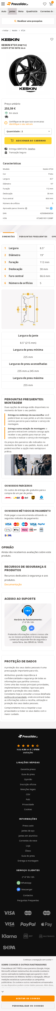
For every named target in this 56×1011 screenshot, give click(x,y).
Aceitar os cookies (28, 998)
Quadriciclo (31, 11)
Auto (3, 11)
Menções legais (28, 789)
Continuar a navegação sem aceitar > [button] (38, 959)
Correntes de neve (28, 840)
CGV (28, 794)
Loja (28, 845)
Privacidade (28, 804)
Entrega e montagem (28, 860)
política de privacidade (15, 697)
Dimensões (8, 237)
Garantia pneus (28, 769)
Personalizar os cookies (28, 1006)
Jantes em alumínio (28, 835)
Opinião (28, 779)
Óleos (28, 850)
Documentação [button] (13, 584)
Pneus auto (28, 825)
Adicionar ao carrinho (31, 140)
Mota (20, 11)
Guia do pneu (28, 774)
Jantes (12, 11)
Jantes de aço (28, 830)
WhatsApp (26, 882)
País (28, 799)
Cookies (28, 809)
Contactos (28, 895)
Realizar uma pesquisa (29, 21)
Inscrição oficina (28, 784)
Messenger (26, 889)
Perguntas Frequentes (33, 237)
